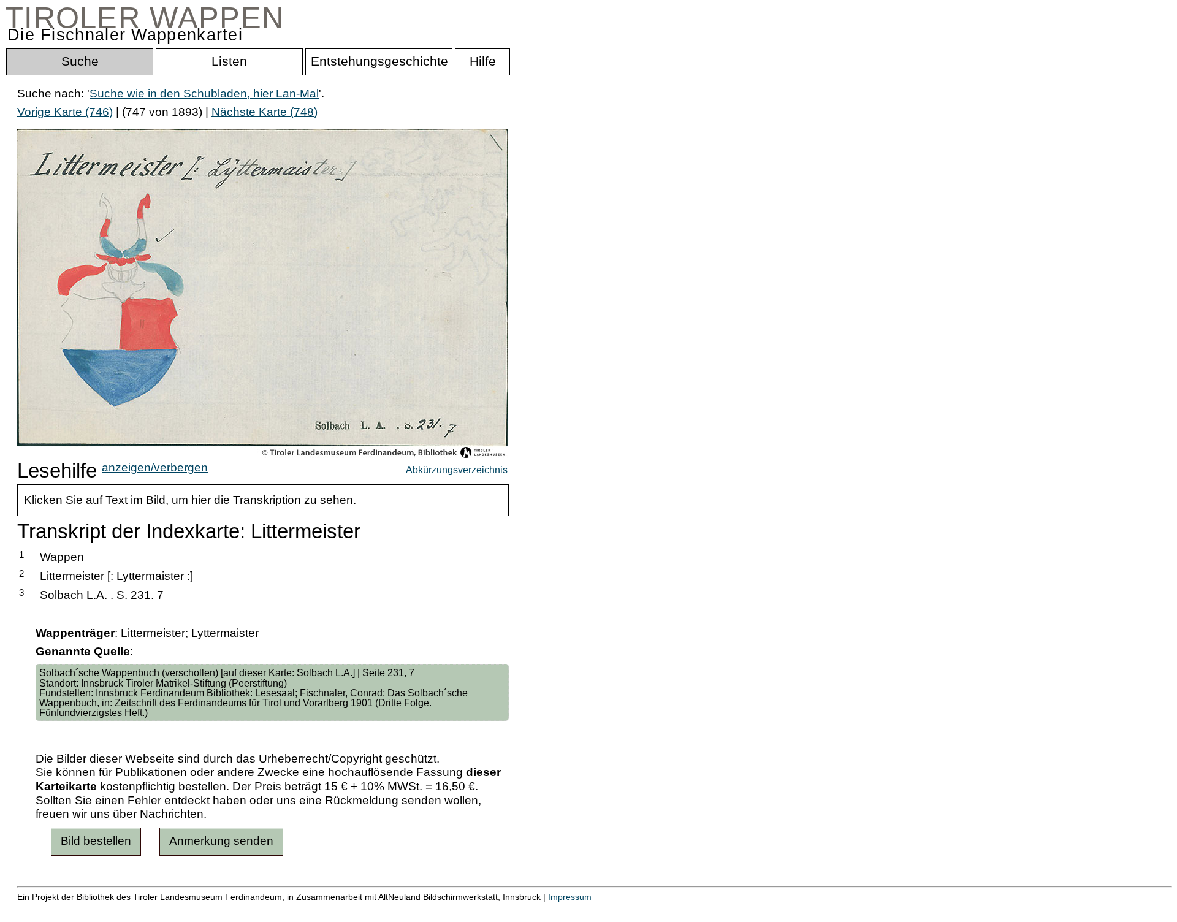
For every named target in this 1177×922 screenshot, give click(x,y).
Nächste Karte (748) (264, 111)
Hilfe (596, 910)
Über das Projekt (531, 910)
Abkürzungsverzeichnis (457, 469)
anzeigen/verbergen (155, 467)
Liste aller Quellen (431, 910)
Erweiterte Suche (62, 910)
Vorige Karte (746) (65, 111)
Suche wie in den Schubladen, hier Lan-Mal (204, 93)
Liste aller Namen (329, 910)
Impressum (570, 897)
